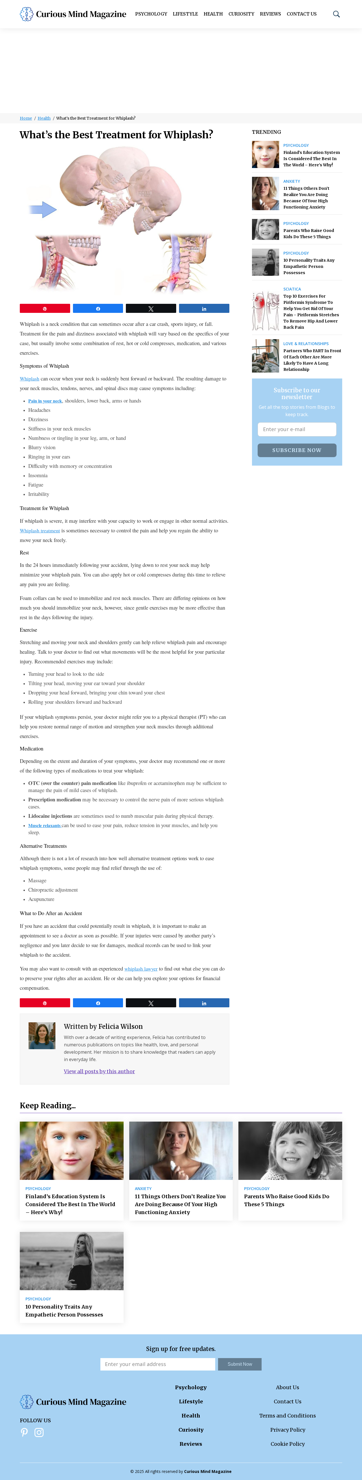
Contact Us (302, 14)
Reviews (270, 14)
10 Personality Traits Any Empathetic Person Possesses (309, 266)
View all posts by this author (99, 1071)
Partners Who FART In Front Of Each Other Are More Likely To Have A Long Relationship (312, 360)
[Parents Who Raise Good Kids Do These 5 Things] (265, 229)
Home (26, 118)
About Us (287, 1387)
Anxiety (291, 181)
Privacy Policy (287, 1430)
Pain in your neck (45, 400)
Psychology (151, 14)
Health (213, 14)
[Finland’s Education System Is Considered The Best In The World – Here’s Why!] (265, 154)
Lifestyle (185, 14)
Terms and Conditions (287, 1415)
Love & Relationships (306, 344)
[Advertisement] (181, 70)
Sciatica (292, 289)
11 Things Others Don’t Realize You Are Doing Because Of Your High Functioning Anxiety (306, 198)
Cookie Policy (288, 1444)
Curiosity (241, 14)
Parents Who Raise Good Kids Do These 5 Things (308, 233)
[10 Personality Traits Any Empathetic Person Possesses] (265, 262)
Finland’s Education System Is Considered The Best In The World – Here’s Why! (311, 158)
